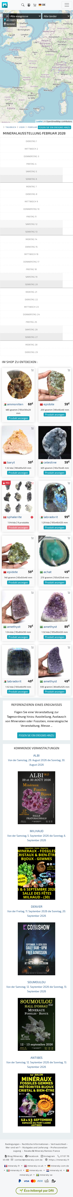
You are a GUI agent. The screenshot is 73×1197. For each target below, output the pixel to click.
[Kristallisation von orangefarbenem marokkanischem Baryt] (18, 442)
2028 (22, 127)
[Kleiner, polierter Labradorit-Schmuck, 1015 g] (18, 661)
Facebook (33, 1156)
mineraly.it (16, 1170)
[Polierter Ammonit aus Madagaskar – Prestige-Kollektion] (18, 384)
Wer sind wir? (13, 1147)
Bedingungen (12, 1144)
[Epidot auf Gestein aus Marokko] (18, 552)
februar (32, 127)
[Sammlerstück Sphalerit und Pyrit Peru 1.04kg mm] (18, 496)
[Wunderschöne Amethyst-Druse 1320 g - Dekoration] (54, 606)
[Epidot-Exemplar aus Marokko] (54, 384)
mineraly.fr (13, 1165)
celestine (50, 462)
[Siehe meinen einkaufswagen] (35, 5)
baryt (10, 462)
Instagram (49, 1156)
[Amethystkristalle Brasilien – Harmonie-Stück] (18, 606)
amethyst (13, 626)
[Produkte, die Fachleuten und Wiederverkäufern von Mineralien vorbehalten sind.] (32, 517)
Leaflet (39, 121)
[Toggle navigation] (67, 5)
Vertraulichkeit (58, 1144)
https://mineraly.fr (59, 1159)
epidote (48, 404)
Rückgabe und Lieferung (35, 1147)
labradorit (50, 517)
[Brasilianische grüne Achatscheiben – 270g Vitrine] (54, 552)
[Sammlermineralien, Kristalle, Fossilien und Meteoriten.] (4, 5)
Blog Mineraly (15, 1156)
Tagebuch (10, 127)
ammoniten (14, 404)
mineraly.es (36, 1170)
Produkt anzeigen (18, 418)
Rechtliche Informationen (35, 1144)
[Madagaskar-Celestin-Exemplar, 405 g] (54, 442)
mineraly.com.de (59, 1165)
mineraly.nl (56, 1170)
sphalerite (14, 517)
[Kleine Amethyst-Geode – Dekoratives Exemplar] (54, 661)
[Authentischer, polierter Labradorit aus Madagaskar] (54, 496)
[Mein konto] (29, 5)
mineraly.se (45, 1174)
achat (47, 572)
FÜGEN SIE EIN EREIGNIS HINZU (36, 735)
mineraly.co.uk (35, 1165)
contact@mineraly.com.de (28, 1159)
